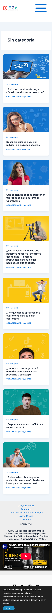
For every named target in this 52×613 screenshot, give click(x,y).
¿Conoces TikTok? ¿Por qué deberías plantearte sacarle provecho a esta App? (22, 371)
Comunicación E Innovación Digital (26, 512)
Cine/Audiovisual (26, 505)
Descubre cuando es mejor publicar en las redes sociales (23, 143)
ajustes (6, 603)
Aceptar (9, 608)
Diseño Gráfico (26, 516)
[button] (26, 591)
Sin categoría (12, 84)
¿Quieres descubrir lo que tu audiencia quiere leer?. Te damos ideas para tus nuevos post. (25, 480)
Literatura (26, 519)
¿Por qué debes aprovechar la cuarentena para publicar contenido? (23, 315)
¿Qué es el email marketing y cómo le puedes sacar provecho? (25, 91)
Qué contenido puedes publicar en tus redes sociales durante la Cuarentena (25, 197)
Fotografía (26, 509)
